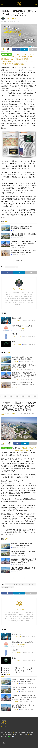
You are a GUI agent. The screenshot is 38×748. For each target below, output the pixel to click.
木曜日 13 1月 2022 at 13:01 (29, 344)
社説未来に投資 (16, 318)
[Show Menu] (2, 3)
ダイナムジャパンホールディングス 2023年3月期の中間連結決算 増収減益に (23, 251)
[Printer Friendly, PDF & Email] (6, 54)
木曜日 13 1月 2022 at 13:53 (18, 330)
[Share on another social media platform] (33, 49)
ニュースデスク (12, 414)
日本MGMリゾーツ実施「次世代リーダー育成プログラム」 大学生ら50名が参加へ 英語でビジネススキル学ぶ (23, 243)
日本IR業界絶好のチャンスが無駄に (22, 326)
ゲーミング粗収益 (15, 584)
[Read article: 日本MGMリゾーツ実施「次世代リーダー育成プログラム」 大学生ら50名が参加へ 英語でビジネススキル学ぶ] (5, 244)
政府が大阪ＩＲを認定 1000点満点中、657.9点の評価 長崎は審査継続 (23, 227)
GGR (7, 584)
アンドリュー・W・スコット (20, 328)
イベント (15, 734)
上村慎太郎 (16, 361)
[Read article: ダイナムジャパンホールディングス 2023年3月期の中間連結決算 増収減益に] (5, 253)
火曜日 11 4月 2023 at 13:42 (18, 238)
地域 (31, 734)
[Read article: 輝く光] (6, 344)
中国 (29, 584)
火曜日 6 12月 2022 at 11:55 (18, 254)
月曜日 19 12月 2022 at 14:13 (18, 572)
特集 (16, 732)
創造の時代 (15, 334)
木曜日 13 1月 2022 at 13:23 (29, 336)
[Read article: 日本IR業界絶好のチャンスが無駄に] (6, 328)
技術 (2, 734)
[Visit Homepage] (19, 4)
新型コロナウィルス (7, 587)
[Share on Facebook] (16, 49)
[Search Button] (36, 3)
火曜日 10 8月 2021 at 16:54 (11, 21)
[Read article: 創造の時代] (6, 336)
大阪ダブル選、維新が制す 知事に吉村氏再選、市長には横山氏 (23, 235)
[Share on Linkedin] (24, 49)
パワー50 (3, 736)
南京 (33, 584)
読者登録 (3, 732)
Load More (19, 260)
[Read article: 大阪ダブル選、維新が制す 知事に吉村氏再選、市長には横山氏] (5, 236)
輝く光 (14, 342)
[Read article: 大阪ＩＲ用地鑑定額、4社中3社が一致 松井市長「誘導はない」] (5, 570)
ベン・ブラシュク (13, 18)
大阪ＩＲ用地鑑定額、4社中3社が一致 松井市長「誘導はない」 (23, 569)
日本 (21, 734)
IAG (6, 726)
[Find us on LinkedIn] (4, 743)
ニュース (10, 732)
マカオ (24, 584)
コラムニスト (30, 732)
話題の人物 (22, 732)
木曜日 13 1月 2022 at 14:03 (29, 320)
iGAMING (8, 734)
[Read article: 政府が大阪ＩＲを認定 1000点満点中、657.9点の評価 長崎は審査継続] (5, 228)
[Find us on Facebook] (1, 743)
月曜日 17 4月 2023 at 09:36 (18, 230)
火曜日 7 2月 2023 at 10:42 (18, 247)
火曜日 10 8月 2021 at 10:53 (27, 414)
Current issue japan (12, 267)
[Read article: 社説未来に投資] (6, 320)
